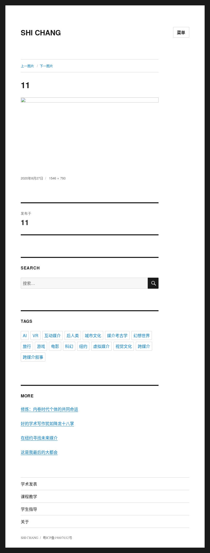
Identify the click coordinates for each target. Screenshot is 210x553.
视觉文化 (124, 346)
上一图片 (27, 65)
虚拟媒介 (101, 346)
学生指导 (29, 509)
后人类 (73, 335)
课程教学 (29, 496)
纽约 (83, 346)
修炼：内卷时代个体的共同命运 (49, 409)
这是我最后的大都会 (39, 452)
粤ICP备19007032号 (57, 537)
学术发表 (29, 484)
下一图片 (46, 65)
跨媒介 (144, 346)
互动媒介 (52, 335)
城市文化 (93, 335)
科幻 (69, 346)
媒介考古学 (117, 335)
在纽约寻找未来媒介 (39, 437)
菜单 (181, 32)
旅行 (27, 346)
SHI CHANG (41, 32)
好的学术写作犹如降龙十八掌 (47, 423)
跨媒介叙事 (33, 357)
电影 (55, 346)
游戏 (41, 346)
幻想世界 (141, 335)
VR (35, 335)
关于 (25, 522)
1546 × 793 (57, 178)
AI (25, 335)
